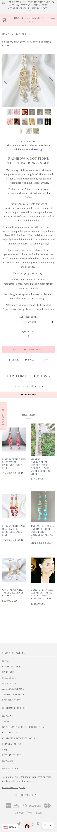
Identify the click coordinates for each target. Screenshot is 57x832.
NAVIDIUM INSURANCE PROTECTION (23, 727)
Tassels (21, 34)
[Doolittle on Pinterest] (38, 825)
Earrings (8, 672)
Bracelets (9, 678)
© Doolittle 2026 (26, 795)
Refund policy (11, 700)
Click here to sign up (13, 787)
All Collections (13, 689)
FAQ (4, 749)
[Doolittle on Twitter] (19, 825)
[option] (28, 80)
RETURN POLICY (11, 755)
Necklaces (9, 683)
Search (7, 721)
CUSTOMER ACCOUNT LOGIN (18, 738)
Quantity (28, 331)
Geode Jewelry (12, 666)
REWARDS (7, 761)
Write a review (28, 394)
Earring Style (28, 317)
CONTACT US (9, 733)
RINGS (5, 661)
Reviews (7, 716)
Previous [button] (7, 81)
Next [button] (49, 81)
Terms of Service (13, 694)
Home (5, 34)
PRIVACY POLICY (12, 744)
